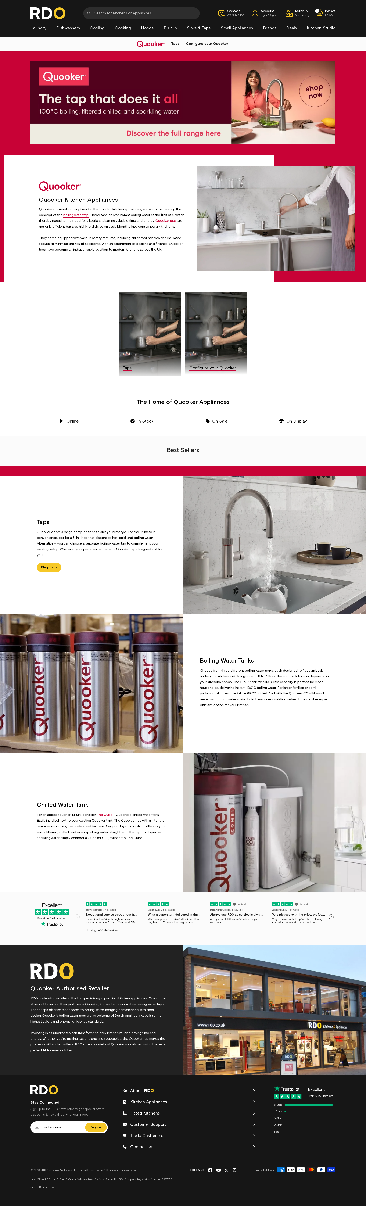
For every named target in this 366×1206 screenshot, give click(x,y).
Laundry (38, 28)
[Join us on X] (227, 1170)
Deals (291, 28)
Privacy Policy (128, 1170)
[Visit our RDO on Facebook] (210, 1170)
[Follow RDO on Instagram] (234, 1170)
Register (96, 1127)
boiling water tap (76, 215)
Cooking (123, 28)
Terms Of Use (86, 1170)
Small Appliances (237, 28)
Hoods (147, 28)
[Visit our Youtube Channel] (218, 1170)
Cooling (97, 28)
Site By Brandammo (42, 1187)
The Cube (104, 814)
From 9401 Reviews (320, 1096)
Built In (170, 28)
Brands (269, 28)
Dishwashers (68, 28)
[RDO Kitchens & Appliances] (47, 13)
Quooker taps (166, 220)
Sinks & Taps (199, 28)
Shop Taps (49, 567)
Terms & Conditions (107, 1170)
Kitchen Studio (321, 28)
